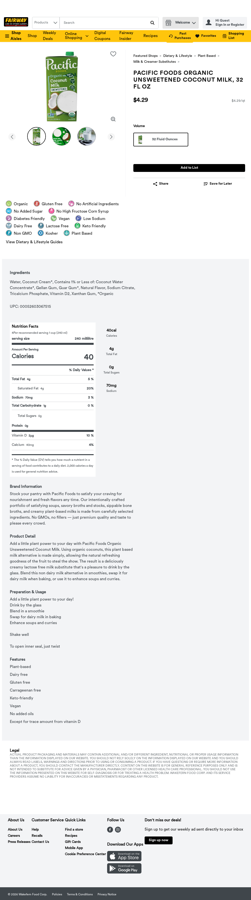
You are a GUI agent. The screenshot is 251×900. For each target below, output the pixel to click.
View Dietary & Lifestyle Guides (34, 242)
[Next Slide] (111, 136)
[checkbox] (113, 54)
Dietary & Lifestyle (177, 56)
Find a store (74, 830)
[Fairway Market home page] (17, 22)
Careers (14, 836)
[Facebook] (110, 832)
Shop (32, 36)
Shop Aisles (16, 36)
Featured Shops (145, 56)
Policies (57, 894)
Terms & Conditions (80, 894)
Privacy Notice (107, 894)
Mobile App (74, 848)
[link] (179, 36)
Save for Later (221, 184)
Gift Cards (73, 842)
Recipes (150, 36)
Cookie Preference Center (85, 854)
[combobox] (46, 23)
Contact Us (40, 842)
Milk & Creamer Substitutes (154, 62)
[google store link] (124, 872)
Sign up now (158, 840)
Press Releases (19, 842)
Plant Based (207, 56)
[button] (194, 21)
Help (35, 830)
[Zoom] (113, 119)
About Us (15, 830)
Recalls (37, 836)
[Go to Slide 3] (86, 136)
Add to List (189, 168)
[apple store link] (124, 860)
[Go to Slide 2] (61, 136)
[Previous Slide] (12, 136)
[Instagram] (118, 832)
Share (163, 184)
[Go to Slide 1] (36, 136)
